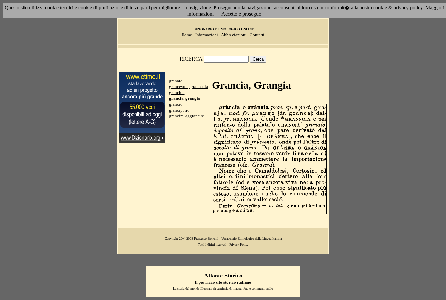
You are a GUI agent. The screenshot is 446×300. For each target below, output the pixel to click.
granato (176, 80)
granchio (177, 92)
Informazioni (206, 34)
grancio (176, 104)
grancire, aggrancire (186, 115)
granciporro (179, 110)
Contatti (257, 34)
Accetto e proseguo (241, 14)
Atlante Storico (223, 275)
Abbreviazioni (234, 34)
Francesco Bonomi (206, 238)
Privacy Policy (238, 244)
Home (187, 34)
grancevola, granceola (188, 86)
